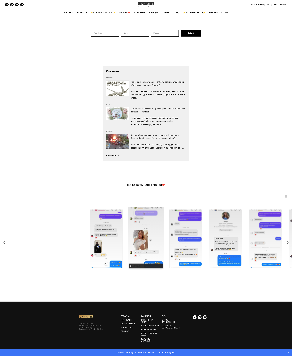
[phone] (7, 4)
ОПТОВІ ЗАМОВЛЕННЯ (168, 321)
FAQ (177, 12)
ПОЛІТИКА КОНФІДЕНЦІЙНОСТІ (171, 327)
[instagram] (22, 4)
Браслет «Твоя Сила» (219, 12)
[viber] (12, 4)
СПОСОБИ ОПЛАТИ (150, 326)
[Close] (288, 352)
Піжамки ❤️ (124, 12)
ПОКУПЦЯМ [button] (154, 12)
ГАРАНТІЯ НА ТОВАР (147, 321)
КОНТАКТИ (146, 316)
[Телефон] (195, 318)
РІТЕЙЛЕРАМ (139, 12)
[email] (17, 4)
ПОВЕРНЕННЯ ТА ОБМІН (149, 334)
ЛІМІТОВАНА (126, 320)
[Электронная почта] (205, 318)
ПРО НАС (168, 12)
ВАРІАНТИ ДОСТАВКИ (146, 340)
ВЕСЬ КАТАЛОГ (127, 327)
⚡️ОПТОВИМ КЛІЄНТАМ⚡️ (194, 12)
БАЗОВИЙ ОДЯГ (128, 324)
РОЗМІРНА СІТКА (148, 330)
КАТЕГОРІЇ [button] (67, 12)
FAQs (164, 316)
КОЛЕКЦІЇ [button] (81, 12)
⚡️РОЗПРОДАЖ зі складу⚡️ (103, 12)
